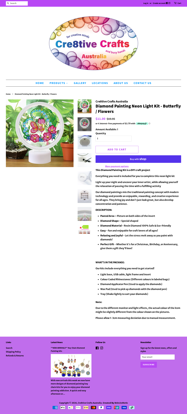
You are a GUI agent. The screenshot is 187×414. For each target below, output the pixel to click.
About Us (121, 83)
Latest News (57, 342)
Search (9, 348)
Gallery (80, 83)
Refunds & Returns (15, 355)
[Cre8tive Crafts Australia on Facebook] (167, 3)
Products (58, 83)
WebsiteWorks (121, 403)
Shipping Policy (13, 352)
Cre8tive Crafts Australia (90, 403)
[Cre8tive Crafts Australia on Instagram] (169, 3)
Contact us (142, 83)
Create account (159, 3)
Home (40, 83)
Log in (145, 3)
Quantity (101, 133)
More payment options (117, 166)
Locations (100, 83)
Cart (179, 3)
